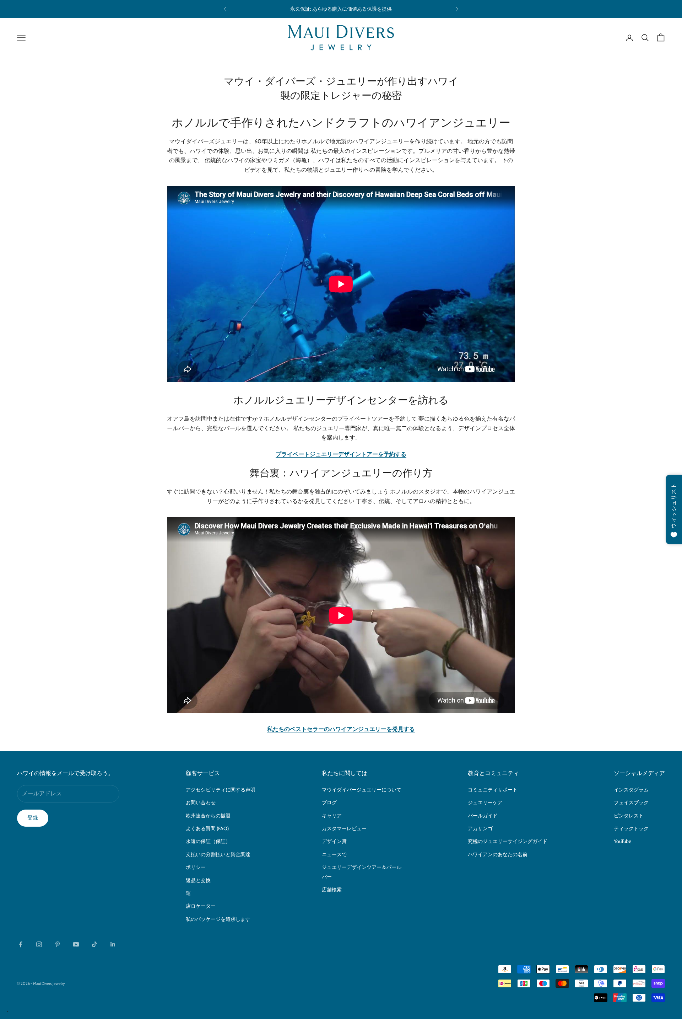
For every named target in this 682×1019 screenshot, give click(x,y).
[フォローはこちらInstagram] (39, 944)
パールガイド (483, 815)
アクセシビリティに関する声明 (220, 789)
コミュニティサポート (493, 789)
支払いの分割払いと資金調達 (218, 854)
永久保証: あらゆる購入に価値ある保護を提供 (341, 9)
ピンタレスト (629, 815)
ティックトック (631, 828)
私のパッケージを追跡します (218, 919)
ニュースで (334, 854)
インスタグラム (631, 789)
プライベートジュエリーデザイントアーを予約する (341, 454)
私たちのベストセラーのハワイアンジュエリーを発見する (341, 729)
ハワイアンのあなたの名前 (497, 854)
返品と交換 (198, 880)
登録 (32, 818)
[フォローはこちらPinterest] (57, 944)
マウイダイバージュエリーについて (361, 789)
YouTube (622, 841)
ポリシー (196, 867)
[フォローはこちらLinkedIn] (113, 944)
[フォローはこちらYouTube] (76, 944)
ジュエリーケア (485, 802)
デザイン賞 (334, 841)
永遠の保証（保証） (208, 841)
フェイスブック (631, 802)
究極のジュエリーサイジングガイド (507, 841)
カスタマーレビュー (344, 828)
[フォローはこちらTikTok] (94, 944)
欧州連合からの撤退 (208, 815)
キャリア (332, 815)
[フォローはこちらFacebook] (20, 944)
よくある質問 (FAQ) (207, 828)
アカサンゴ (480, 828)
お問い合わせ (201, 802)
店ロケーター (201, 906)
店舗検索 (332, 889)
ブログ (329, 802)
